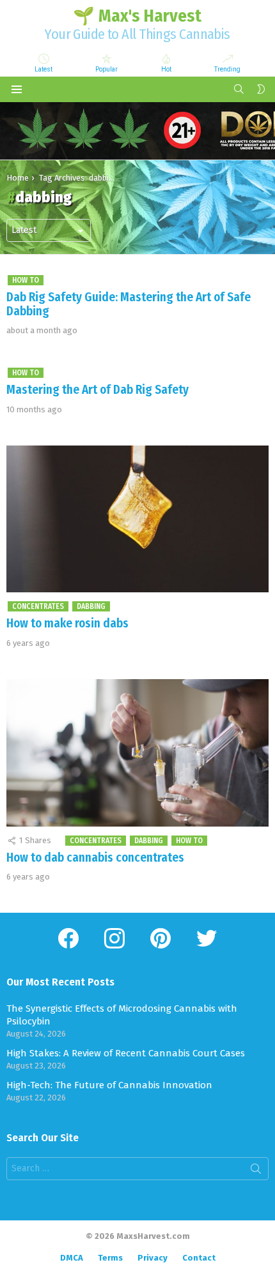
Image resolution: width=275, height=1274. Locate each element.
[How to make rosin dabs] (137, 519)
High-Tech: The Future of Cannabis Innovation (109, 1085)
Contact (199, 1258)
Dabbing (91, 606)
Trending (227, 69)
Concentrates (38, 606)
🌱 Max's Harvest (137, 16)
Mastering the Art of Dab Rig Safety (97, 389)
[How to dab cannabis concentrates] (137, 753)
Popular (106, 69)
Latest (43, 69)
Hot (166, 69)
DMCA (71, 1258)
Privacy (153, 1258)
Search (256, 1171)
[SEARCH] (239, 89)
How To (25, 280)
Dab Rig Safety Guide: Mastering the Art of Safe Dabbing (128, 304)
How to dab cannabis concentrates (95, 857)
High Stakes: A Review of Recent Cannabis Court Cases (125, 1053)
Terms (110, 1258)
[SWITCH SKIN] (261, 89)
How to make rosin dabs (67, 623)
